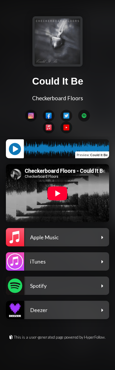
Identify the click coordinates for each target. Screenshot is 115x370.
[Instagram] (31, 116)
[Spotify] (84, 116)
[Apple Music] (49, 127)
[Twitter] (66, 116)
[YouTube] (66, 127)
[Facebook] (49, 116)
